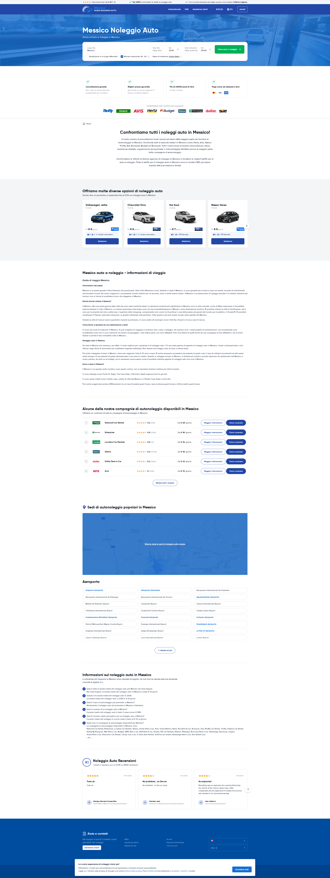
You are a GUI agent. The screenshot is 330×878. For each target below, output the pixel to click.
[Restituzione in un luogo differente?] (87, 56)
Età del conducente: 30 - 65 (135, 56)
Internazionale (174, 9)
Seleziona (102, 241)
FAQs (127, 839)
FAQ (186, 9)
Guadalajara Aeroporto (206, 624)
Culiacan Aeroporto (204, 617)
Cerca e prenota (236, 422)
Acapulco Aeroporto (94, 590)
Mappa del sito (130, 846)
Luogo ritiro (91, 48)
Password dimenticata (175, 842)
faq (101, 682)
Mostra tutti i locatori (165, 483)
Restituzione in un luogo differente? (103, 56)
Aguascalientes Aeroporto (207, 597)
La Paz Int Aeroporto (205, 630)
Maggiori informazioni (213, 422)
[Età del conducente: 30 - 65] (122, 56)
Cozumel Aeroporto (149, 617)
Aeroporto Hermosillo (150, 590)
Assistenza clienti (200, 9)
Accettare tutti (242, 869)
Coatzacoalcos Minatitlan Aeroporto (101, 617)
